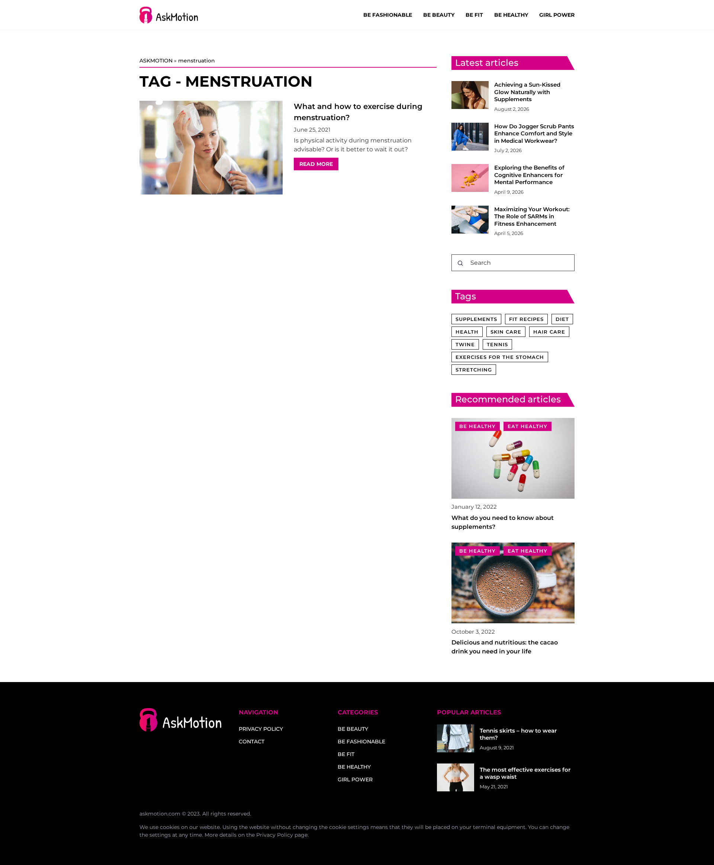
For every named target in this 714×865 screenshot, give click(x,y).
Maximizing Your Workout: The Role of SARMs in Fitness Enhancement (532, 216)
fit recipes (526, 319)
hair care (549, 332)
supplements (476, 319)
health (467, 332)
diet (562, 319)
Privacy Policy (274, 835)
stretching (474, 370)
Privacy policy (261, 729)
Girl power (557, 15)
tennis (497, 344)
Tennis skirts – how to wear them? (518, 734)
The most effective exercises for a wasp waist (525, 773)
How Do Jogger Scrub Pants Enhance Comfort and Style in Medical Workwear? (534, 133)
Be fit (474, 15)
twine (465, 344)
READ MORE (316, 164)
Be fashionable (387, 15)
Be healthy (511, 15)
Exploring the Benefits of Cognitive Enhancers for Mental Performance (529, 175)
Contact (251, 741)
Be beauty (438, 15)
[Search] (460, 263)
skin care (506, 332)
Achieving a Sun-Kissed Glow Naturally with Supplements (527, 92)
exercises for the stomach (500, 357)
